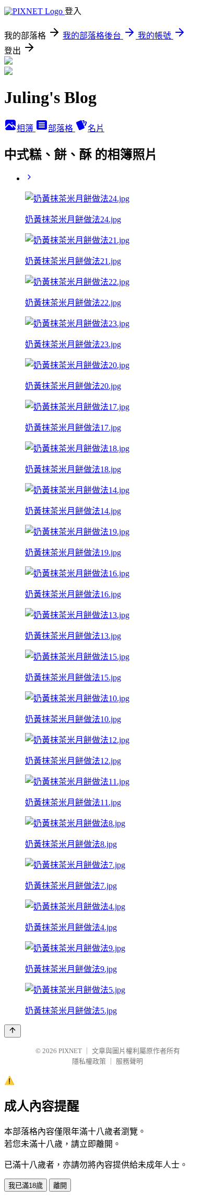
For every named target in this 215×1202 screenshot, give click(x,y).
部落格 (61, 128)
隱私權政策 (89, 1061)
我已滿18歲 (25, 1186)
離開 (60, 1186)
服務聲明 (129, 1061)
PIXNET (70, 1051)
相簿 (26, 128)
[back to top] (12, 1030)
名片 (96, 128)
